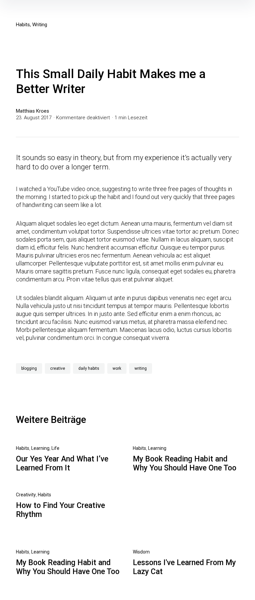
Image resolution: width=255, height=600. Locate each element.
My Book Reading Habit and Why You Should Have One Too (184, 463)
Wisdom (141, 551)
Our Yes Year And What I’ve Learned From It (62, 463)
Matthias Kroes (32, 111)
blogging (29, 368)
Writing (39, 25)
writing (140, 368)
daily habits (88, 368)
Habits (23, 25)
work (117, 368)
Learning (40, 448)
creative (57, 368)
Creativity (26, 494)
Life (55, 448)
